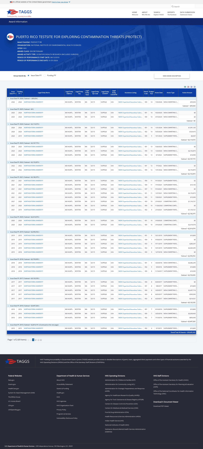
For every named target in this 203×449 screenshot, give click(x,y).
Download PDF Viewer (161, 406)
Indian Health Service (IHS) (114, 421)
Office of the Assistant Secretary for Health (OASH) (170, 380)
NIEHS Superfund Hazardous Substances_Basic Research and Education (141, 102)
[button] (172, 6)
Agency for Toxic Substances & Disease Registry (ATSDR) (124, 399)
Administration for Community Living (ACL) (120, 384)
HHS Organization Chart (65, 405)
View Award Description (172, 76)
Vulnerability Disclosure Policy (67, 418)
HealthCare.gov (13, 388)
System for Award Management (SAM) (21, 393)
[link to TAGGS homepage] (29, 12)
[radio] (34, 75)
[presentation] (101, 216)
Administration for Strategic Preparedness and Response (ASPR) (124, 389)
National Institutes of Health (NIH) (117, 425)
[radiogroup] (72, 75)
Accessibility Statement (65, 384)
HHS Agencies (61, 401)
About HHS (60, 380)
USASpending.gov (14, 410)
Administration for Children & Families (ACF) (120, 380)
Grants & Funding (63, 388)
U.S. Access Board (14, 401)
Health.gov (60, 393)
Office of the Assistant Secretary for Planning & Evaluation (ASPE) (173, 385)
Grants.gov (12, 384)
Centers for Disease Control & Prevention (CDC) (121, 404)
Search (177, 7)
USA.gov (11, 405)
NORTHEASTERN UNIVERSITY (33, 102)
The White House (14, 397)
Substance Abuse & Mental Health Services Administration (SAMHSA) (125, 430)
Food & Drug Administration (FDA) (117, 412)
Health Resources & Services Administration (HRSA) (123, 416)
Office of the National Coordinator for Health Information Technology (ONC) (173, 392)
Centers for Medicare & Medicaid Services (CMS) (121, 408)
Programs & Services (64, 414)
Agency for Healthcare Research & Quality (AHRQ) (122, 395)
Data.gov (11, 380)
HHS (58, 397)
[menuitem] (185, 86)
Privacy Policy (61, 410)
